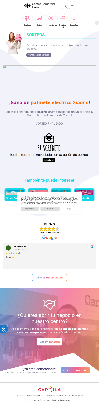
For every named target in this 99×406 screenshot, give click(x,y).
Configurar (69, 209)
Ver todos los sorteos (38, 54)
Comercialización (34, 395)
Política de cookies (52, 203)
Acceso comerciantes (75, 370)
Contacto (19, 395)
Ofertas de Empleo (54, 395)
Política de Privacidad (39, 400)
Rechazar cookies (50, 209)
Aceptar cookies (29, 209)
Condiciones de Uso (74, 395)
